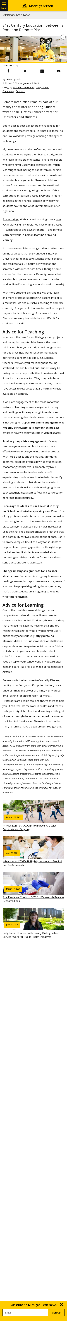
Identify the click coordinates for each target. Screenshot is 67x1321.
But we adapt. (11, 219)
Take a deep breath (33, 726)
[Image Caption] (63, 37)
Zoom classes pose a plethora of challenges (29, 125)
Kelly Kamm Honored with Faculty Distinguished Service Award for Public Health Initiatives (30, 930)
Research (20, 91)
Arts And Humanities (23, 87)
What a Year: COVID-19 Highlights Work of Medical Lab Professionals (32, 859)
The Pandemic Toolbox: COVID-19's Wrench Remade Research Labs (33, 895)
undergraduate (10, 764)
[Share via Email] (58, 71)
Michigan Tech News (16, 15)
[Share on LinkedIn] (41, 71)
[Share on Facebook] (8, 71)
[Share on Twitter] (25, 71)
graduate (29, 764)
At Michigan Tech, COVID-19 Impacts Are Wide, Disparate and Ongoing (30, 823)
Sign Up (56, 1312)
